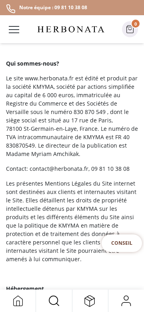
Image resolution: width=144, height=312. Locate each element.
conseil (121, 243)
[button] (54, 301)
